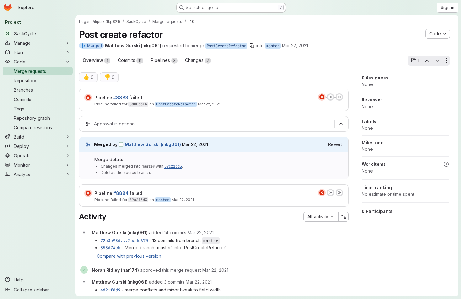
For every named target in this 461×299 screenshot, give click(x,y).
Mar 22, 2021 (295, 45)
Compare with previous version (129, 256)
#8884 (121, 193)
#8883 (120, 97)
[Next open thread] (437, 61)
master (272, 45)
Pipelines (163, 60)
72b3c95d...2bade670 (124, 240)
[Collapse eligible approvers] (341, 124)
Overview (95, 60)
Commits (129, 60)
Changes (197, 60)
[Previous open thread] (427, 61)
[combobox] (320, 217)
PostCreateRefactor (226, 45)
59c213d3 (173, 166)
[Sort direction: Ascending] (344, 217)
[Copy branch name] (252, 45)
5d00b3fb (138, 104)
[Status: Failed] (88, 97)
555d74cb (110, 248)
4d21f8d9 (110, 290)
